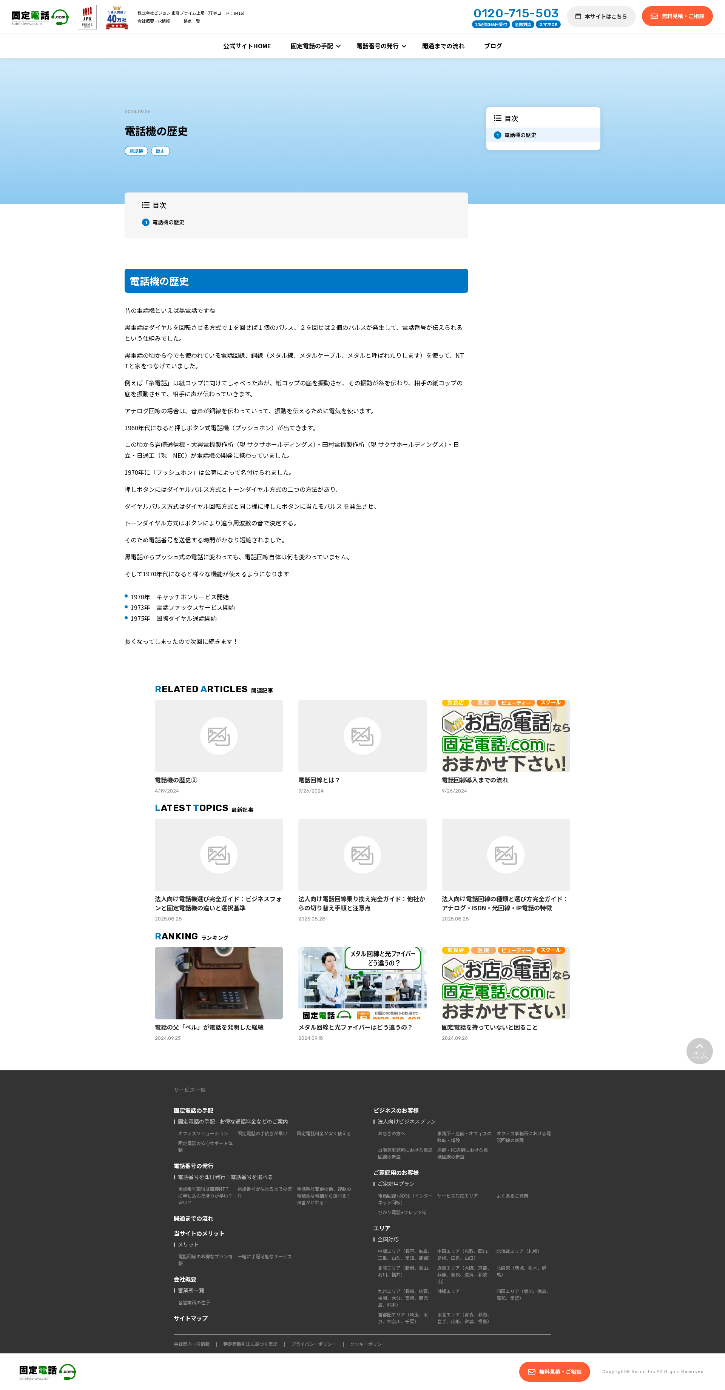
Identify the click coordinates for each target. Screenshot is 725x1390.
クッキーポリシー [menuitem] (368, 1344)
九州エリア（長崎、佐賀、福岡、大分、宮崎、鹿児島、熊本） (405, 1298)
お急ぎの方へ (391, 1133)
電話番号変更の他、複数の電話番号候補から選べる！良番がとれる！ (324, 1195)
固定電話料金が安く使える (324, 1133)
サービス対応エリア (457, 1195)
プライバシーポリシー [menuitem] (313, 1344)
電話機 (136, 151)
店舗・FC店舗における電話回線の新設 (462, 1153)
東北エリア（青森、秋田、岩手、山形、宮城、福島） (464, 1317)
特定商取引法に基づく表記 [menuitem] (250, 1344)
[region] (543, 128)
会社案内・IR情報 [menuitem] (192, 1344)
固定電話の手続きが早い (262, 1133)
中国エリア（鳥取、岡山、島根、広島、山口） (464, 1254)
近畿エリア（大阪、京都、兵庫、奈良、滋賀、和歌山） (464, 1274)
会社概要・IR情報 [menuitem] (153, 21)
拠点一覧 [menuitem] (192, 21)
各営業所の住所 (194, 1302)
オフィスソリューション (203, 1133)
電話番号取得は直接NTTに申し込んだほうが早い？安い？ (205, 1195)
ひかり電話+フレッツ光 (402, 1212)
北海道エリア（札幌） (519, 1251)
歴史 (160, 151)
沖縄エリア (448, 1291)
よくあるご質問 (512, 1195)
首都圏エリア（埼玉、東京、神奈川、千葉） (403, 1317)
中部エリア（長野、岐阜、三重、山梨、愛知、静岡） (405, 1254)
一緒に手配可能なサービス (265, 1256)
